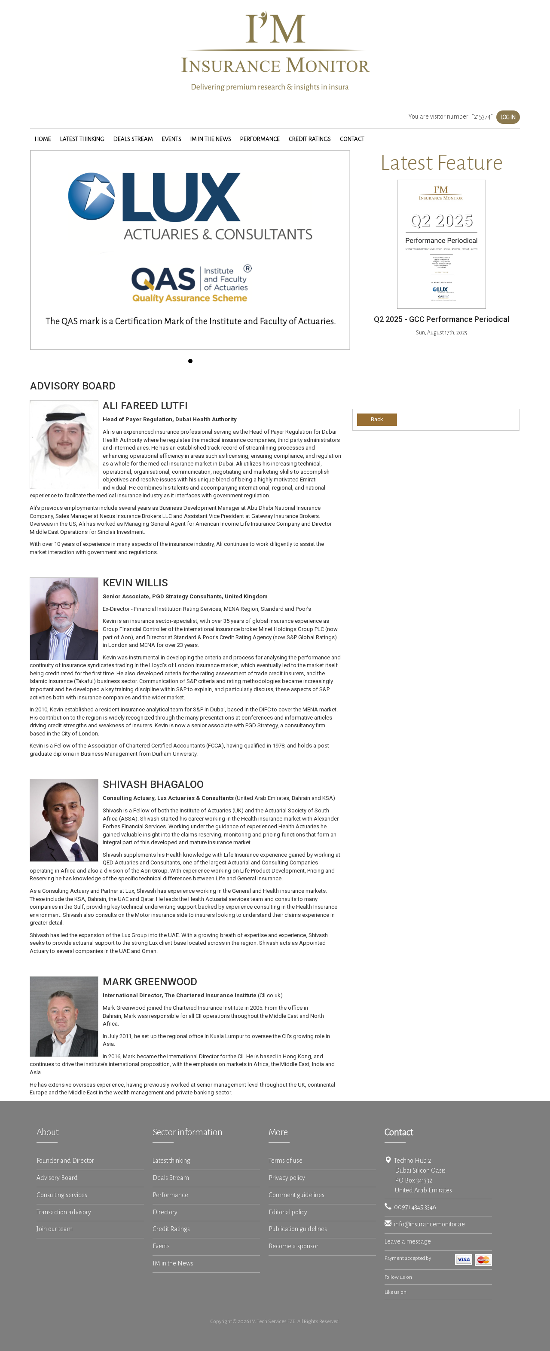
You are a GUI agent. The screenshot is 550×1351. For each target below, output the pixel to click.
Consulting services (62, 1195)
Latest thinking (171, 1161)
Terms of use (285, 1161)
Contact (399, 1132)
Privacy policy (287, 1178)
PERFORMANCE (260, 139)
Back (377, 419)
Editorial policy (288, 1212)
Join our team (55, 1229)
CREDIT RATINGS (310, 139)
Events (161, 1246)
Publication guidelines (298, 1229)
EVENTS (171, 139)
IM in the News (173, 1263)
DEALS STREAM (133, 139)
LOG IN (508, 117)
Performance (170, 1195)
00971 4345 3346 (413, 1207)
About (48, 1132)
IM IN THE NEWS (210, 139)
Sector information (188, 1132)
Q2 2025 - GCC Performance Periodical (441, 319)
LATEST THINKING (82, 139)
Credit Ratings (171, 1229)
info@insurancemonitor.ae (428, 1224)
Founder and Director (65, 1161)
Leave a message (408, 1242)
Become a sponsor (293, 1246)
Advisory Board (57, 1178)
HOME (43, 139)
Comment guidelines (296, 1195)
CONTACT (352, 139)
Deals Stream (171, 1178)
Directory (165, 1212)
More (278, 1132)
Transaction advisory (64, 1212)
